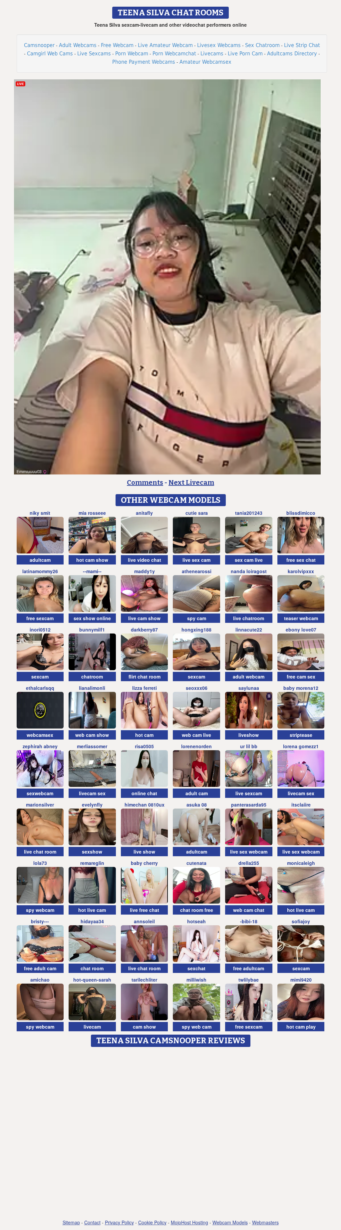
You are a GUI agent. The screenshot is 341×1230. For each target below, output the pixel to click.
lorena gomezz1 (301, 746)
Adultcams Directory (292, 53)
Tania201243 (248, 512)
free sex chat (301, 559)
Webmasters (265, 1222)
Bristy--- (40, 921)
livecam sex (92, 793)
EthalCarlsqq (40, 688)
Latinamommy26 (40, 571)
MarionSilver (40, 804)
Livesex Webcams (219, 45)
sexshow (92, 851)
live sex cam (196, 559)
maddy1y (144, 571)
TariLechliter (144, 979)
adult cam (196, 793)
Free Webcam (117, 45)
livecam (92, 1026)
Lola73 (40, 863)
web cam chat (248, 910)
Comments (145, 482)
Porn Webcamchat (174, 53)
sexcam (40, 676)
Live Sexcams (94, 53)
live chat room (40, 851)
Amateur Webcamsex (205, 62)
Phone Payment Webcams (143, 62)
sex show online (92, 618)
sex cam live (249, 559)
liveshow (248, 735)
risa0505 (144, 746)
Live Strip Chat (302, 45)
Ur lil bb (248, 746)
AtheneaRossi (196, 571)
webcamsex (40, 735)
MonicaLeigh (301, 863)
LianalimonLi (92, 688)
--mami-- (92, 571)
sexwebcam (40, 793)
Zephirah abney (40, 746)
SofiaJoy (301, 921)
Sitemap (71, 1222)
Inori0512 (40, 629)
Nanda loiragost (249, 571)
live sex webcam (248, 851)
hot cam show (92, 559)
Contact (92, 1222)
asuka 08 (196, 804)
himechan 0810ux (145, 804)
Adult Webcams (78, 45)
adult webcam (248, 676)
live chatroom (248, 618)
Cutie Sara (196, 512)
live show (144, 851)
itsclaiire (301, 804)
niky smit (40, 512)
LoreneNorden (196, 746)
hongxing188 (196, 629)
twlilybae (248, 979)
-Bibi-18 (248, 921)
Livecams (211, 53)
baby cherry (144, 863)
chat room (92, 968)
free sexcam (40, 618)
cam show (144, 1026)
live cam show (144, 618)
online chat (144, 793)
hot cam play (301, 1026)
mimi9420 (301, 979)
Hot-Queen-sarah (92, 979)
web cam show (92, 735)
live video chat (144, 559)
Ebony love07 (301, 629)
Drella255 (248, 863)
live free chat (144, 910)
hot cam (144, 735)
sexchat (196, 968)
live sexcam (248, 793)
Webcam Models (230, 1222)
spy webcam (40, 910)
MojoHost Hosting (189, 1222)
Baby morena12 (300, 688)
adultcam (40, 559)
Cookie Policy (152, 1222)
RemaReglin (92, 863)
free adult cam (40, 968)
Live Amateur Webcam (165, 45)
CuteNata (196, 863)
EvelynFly (92, 804)
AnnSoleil (144, 921)
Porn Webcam (131, 53)
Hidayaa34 (92, 921)
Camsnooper (39, 45)
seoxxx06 (196, 688)
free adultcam (248, 968)
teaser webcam (301, 618)
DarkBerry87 (144, 629)
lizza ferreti (144, 688)
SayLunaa (248, 688)
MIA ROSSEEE (92, 512)
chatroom (92, 676)
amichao (40, 979)
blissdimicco (300, 512)
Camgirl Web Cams (50, 53)
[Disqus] (171, 1133)
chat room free (196, 910)
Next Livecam (191, 482)
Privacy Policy (119, 1222)
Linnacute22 (248, 629)
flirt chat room (145, 676)
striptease (301, 735)
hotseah (196, 921)
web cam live (196, 735)
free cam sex (301, 676)
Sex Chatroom (262, 45)
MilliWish (196, 979)
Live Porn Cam (245, 53)
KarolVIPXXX (301, 571)
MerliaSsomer (92, 746)
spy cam (196, 618)
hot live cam (92, 910)
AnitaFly (144, 512)
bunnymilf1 (92, 629)
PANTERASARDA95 (248, 804)
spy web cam (196, 1026)
